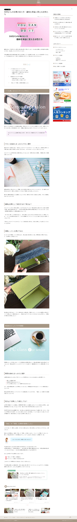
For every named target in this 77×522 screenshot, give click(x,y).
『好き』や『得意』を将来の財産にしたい (20, 82)
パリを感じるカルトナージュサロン (18, 68)
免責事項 (15, 520)
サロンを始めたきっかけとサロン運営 (20, 70)
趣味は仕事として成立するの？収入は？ (21, 72)
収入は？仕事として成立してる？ (19, 79)
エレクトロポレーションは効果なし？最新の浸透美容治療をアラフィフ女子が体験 (63, 32)
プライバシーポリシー (8, 520)
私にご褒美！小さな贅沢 (60, 66)
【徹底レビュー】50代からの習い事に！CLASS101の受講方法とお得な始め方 (63, 18)
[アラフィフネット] (38, 2)
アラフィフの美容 (58, 55)
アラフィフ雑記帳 (7, 9)
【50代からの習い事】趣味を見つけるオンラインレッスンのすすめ (63, 28)
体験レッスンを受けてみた (18, 73)
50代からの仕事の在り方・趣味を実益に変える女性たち (63, 23)
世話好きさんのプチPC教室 (16, 76)
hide (28, 64)
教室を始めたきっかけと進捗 (18, 78)
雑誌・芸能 (58, 52)
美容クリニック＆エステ (61, 60)
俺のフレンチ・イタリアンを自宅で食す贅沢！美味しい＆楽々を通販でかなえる (63, 37)
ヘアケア (58, 57)
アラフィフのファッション (60, 47)
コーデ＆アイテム (59, 49)
